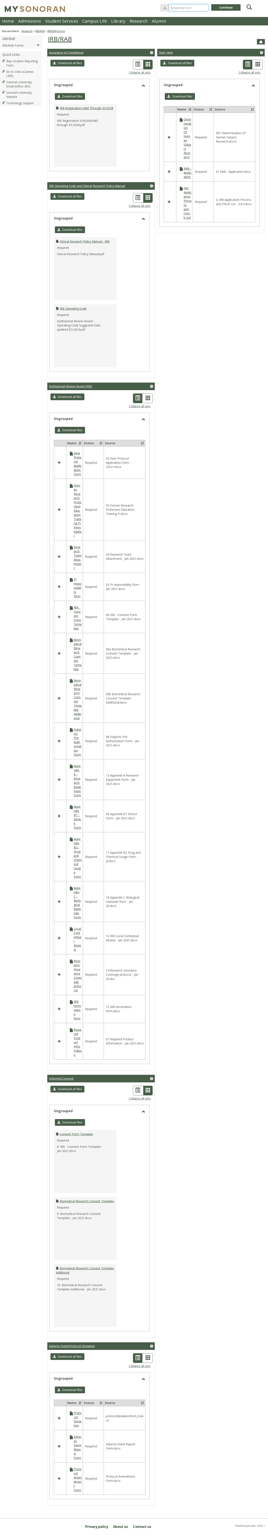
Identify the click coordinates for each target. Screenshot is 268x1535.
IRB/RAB (40, 31)
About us (120, 1526)
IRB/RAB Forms (56, 31)
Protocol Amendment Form (78, 1479)
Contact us (142, 1526)
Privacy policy (96, 1526)
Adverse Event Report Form (77, 1447)
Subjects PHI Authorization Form (77, 742)
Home (8, 21)
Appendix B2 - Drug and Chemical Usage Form (78, 858)
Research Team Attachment (78, 557)
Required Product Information (78, 1042)
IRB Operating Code (73, 308)
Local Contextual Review (77, 939)
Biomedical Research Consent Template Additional (78, 699)
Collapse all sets (140, 72)
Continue (226, 7)
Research (139, 21)
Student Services (61, 21)
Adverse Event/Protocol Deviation (72, 1346)
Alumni (159, 21)
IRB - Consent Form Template (78, 617)
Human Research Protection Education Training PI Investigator (78, 510)
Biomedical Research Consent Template (78, 654)
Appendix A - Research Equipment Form (77, 780)
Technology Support (20, 103)
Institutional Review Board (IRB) (70, 386)
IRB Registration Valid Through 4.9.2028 (86, 108)
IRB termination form (77, 1010)
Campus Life (94, 21)
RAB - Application (188, 172)
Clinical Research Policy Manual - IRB (85, 241)
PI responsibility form (77, 587)
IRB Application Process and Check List (188, 202)
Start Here (166, 53)
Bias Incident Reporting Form (22, 63)
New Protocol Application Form (78, 463)
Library (118, 21)
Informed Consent (61, 1078)
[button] (67, 63)
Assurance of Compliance (66, 53)
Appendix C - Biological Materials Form (77, 902)
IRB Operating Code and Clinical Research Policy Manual (87, 186)
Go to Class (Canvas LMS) (20, 74)
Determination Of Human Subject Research (187, 138)
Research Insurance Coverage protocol (78, 975)
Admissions (29, 21)
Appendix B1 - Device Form (77, 817)
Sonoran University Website (19, 95)
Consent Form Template (76, 1134)
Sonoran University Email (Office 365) (19, 84)
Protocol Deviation (77, 1419)
